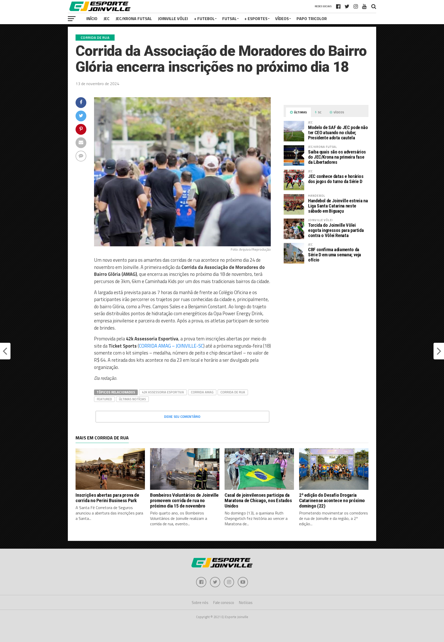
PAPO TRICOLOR (312, 18)
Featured (104, 399)
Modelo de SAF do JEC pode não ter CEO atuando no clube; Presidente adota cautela (338, 132)
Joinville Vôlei (173, 18)
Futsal (229, 18)
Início (91, 18)
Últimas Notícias (132, 399)
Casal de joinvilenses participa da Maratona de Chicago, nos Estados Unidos (258, 500)
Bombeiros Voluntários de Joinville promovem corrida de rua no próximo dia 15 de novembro (184, 500)
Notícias (246, 602)
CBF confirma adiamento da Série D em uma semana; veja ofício (334, 255)
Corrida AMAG (202, 392)
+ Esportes (255, 18)
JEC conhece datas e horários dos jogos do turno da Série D (336, 179)
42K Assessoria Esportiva (163, 392)
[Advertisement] (326, 310)
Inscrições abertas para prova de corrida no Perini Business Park (107, 497)
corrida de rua (232, 392)
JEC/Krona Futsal (134, 18)
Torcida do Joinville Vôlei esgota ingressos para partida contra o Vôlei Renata (336, 230)
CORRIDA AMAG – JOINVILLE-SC (171, 345)
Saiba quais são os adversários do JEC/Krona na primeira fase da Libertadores (337, 157)
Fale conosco (223, 602)
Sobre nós (200, 602)
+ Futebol (204, 18)
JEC (106, 18)
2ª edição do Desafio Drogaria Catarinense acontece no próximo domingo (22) (332, 500)
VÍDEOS (282, 18)
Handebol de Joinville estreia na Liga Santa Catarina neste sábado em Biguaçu (338, 206)
